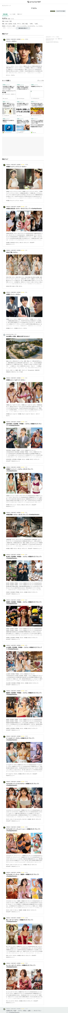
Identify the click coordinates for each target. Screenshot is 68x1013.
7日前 (26, 467)
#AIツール (12, 370)
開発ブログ (60, 38)
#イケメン (8, 75)
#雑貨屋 (8, 728)
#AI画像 (7, 200)
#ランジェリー (13, 504)
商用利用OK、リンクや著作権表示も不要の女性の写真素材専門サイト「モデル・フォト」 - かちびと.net (23, 122)
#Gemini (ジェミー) (10, 244)
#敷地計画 (8, 371)
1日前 (26, 206)
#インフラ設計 (20, 371)
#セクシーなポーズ (26, 413)
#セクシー (33, 413)
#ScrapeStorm (31, 370)
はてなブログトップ (49, 39)
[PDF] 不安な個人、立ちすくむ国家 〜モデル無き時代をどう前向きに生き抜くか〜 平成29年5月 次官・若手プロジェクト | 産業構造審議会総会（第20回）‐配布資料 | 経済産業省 (23, 88)
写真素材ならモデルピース (36, 86)
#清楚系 (20, 910)
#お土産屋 (8, 683)
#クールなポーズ (9, 773)
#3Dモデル (13, 371)
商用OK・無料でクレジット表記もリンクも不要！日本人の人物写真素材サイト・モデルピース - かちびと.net (9, 105)
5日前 (15, 334)
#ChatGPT (32, 242)
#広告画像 (14, 459)
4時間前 (26, 39)
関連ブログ (19, 14)
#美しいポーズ (9, 955)
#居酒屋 (8, 637)
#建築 (16, 370)
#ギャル (16, 910)
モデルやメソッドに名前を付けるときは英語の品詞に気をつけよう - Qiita (37, 122)
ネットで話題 (12, 14)
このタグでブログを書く (60, 11)
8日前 (26, 554)
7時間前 (26, 164)
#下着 (16, 286)
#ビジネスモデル (18, 819)
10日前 (26, 736)
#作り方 (21, 242)
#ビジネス (24, 819)
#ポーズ (37, 413)
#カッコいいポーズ (10, 1000)
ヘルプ (56, 38)
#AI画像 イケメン (9, 328)
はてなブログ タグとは (50, 38)
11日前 (26, 963)
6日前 (26, 421)
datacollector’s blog (9, 334)
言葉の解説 (5, 14)
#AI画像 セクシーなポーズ (11, 413)
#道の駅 (8, 592)
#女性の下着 (8, 286)
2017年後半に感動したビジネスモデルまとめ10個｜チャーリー (22, 105)
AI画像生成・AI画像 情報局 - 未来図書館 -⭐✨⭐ (15, 39)
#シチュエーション (19, 864)
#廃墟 (11, 548)
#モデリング (24, 370)
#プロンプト (26, 242)
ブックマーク (6, 84)
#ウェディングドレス (14, 200)
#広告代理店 (8, 459)
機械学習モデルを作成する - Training (9, 121)
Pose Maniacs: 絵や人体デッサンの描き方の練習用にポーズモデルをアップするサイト (37, 105)
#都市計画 (37, 370)
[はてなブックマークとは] (10, 80)
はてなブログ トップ (7, 5)
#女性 (13, 286)
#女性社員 (12, 242)
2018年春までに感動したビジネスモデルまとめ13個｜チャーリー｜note (8, 88)
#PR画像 (19, 459)
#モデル (13, 75)
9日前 (26, 690)
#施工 (20, 370)
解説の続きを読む (22, 28)
